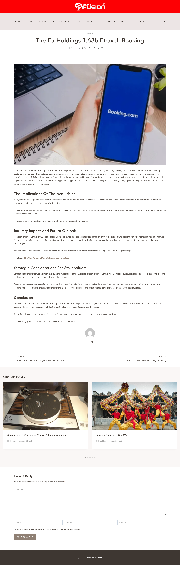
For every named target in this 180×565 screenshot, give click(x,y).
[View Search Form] (165, 21)
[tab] (85, 458)
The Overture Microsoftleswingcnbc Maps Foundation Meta (41, 358)
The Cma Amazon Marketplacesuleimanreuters (46, 258)
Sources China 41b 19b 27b (111, 435)
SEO (100, 21)
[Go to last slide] (6, 419)
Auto (29, 21)
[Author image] (70, 48)
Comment (20, 489)
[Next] (173, 419)
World (90, 33)
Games (78, 21)
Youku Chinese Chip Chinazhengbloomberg (146, 358)
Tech (123, 21)
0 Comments (106, 47)
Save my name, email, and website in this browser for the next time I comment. (48, 529)
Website (122, 522)
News (90, 21)
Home (18, 21)
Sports (111, 21)
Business (42, 21)
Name (18, 522)
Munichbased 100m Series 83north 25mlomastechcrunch (38, 435)
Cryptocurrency (60, 21)
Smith (15, 440)
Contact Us (138, 21)
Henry (77, 47)
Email (70, 522)
